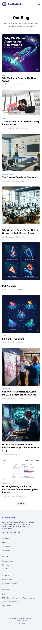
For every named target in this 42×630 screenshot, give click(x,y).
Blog (3, 594)
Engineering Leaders (9, 583)
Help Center (6, 606)
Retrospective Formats (10, 602)
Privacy (24, 623)
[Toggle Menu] (39, 4)
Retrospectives (7, 561)
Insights (5, 569)
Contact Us (6, 546)
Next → (21, 504)
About (4, 543)
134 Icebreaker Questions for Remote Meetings (18, 598)
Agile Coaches (7, 579)
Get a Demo (6, 550)
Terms (18, 623)
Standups (5, 565)
